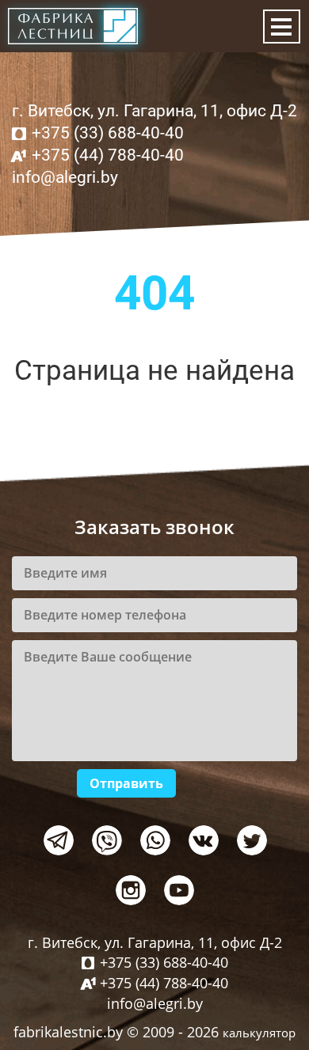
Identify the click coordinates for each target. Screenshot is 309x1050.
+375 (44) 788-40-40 (108, 155)
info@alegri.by (65, 177)
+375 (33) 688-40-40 (108, 132)
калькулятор (259, 1033)
